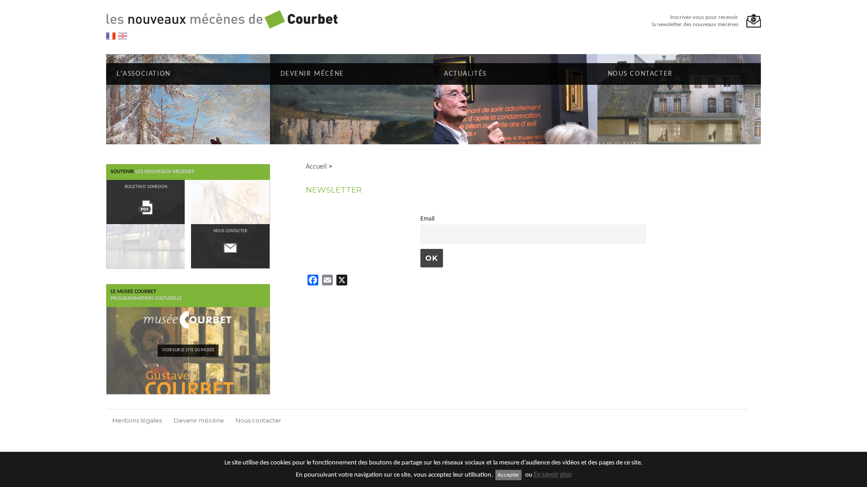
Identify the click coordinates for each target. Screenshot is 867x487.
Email (427, 219)
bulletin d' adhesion (146, 186)
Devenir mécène (199, 420)
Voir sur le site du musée (188, 350)
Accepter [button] (508, 475)
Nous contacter (258, 420)
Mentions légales (137, 420)
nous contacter (230, 231)
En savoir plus (553, 475)
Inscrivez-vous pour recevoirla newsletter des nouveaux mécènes (695, 21)
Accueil (316, 166)
